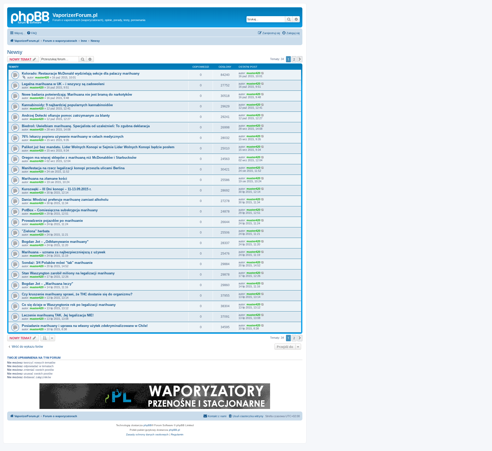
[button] (299, 59)
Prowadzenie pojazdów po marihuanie (52, 221)
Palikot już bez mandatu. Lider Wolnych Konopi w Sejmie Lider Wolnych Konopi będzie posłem (98, 147)
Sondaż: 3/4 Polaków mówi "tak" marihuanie (57, 263)
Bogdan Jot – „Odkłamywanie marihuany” (55, 242)
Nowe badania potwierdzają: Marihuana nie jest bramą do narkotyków (77, 94)
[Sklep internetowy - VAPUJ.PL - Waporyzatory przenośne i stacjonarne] (154, 396)
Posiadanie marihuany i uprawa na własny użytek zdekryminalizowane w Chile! (85, 326)
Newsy (14, 52)
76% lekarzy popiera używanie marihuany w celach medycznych (73, 136)
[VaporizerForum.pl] (30, 16)
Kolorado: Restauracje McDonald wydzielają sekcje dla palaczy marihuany (80, 73)
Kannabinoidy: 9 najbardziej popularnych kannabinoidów (67, 105)
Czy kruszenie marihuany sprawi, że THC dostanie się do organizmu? (77, 294)
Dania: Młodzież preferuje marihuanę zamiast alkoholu (65, 200)
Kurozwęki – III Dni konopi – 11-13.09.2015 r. (56, 189)
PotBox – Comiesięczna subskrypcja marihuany (60, 210)
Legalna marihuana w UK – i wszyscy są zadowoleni (63, 84)
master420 (42, 77)
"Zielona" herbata (35, 231)
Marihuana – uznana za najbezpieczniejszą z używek (63, 252)
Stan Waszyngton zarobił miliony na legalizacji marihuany (68, 273)
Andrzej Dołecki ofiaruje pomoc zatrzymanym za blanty (66, 115)
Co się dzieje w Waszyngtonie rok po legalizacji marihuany (69, 305)
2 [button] (294, 59)
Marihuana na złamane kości (44, 179)
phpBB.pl (174, 429)
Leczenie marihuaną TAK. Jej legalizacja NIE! (58, 315)
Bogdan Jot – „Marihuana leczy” (47, 284)
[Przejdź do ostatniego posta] (262, 73)
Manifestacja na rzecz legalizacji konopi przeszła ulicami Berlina (73, 168)
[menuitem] (32, 33)
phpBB (148, 425)
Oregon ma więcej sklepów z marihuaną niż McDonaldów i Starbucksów (79, 157)
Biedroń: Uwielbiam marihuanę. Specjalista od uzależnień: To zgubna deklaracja (86, 126)
